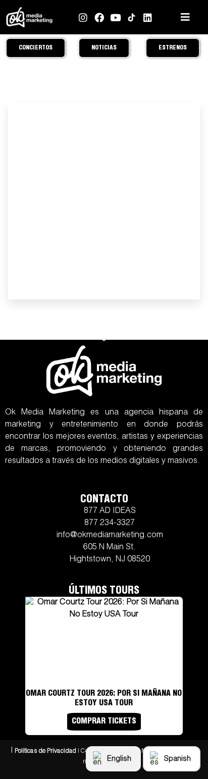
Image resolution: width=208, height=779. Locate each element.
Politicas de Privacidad (45, 751)
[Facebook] (99, 17)
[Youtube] (115, 17)
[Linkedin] (147, 17)
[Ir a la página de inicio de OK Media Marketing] (104, 371)
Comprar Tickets (104, 722)
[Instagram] (83, 17)
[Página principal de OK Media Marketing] (29, 17)
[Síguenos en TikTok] (131, 17)
